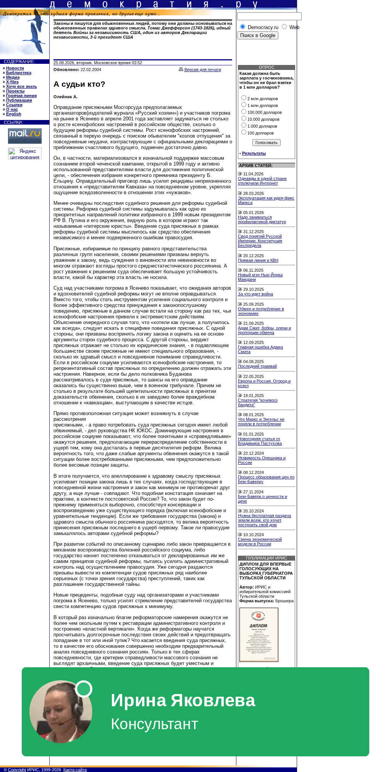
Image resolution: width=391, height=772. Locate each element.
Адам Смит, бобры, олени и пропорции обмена (264, 330)
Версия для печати (202, 69)
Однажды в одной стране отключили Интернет (262, 180)
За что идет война (255, 294)
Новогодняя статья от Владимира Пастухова (260, 441)
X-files (12, 81)
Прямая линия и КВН (258, 260)
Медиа (12, 77)
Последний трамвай (257, 366)
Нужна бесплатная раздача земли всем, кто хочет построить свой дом (264, 520)
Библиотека (18, 72)
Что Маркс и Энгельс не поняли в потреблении (261, 421)
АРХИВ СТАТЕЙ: (256, 165)
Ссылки (14, 104)
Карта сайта (75, 769)
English (13, 114)
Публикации (19, 100)
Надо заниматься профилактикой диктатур (262, 219)
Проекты (15, 91)
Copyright (17, 769)
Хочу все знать (21, 86)
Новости (15, 68)
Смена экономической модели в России (260, 541)
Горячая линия (21, 95)
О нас (12, 109)
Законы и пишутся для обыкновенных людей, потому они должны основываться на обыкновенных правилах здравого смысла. (142, 30)
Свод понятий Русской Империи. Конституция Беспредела (260, 241)
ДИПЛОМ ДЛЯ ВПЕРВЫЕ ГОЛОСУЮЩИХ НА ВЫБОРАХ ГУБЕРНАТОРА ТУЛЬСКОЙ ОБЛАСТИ (266, 571)
